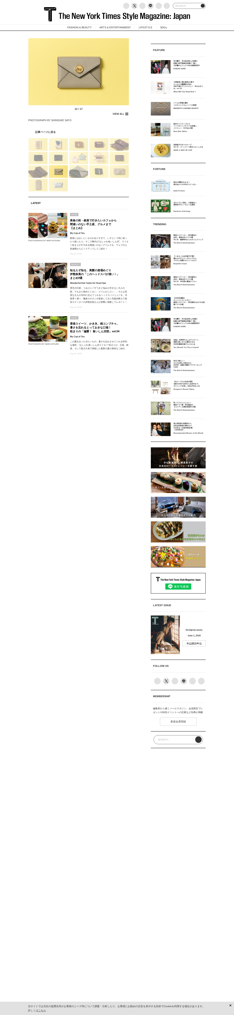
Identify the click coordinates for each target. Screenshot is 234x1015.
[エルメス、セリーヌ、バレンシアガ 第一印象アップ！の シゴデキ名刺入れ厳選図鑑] (78, 132)
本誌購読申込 (194, 643)
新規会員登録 (178, 721)
